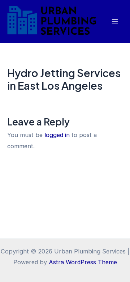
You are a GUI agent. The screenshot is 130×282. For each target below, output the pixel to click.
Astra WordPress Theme (83, 262)
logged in (57, 134)
